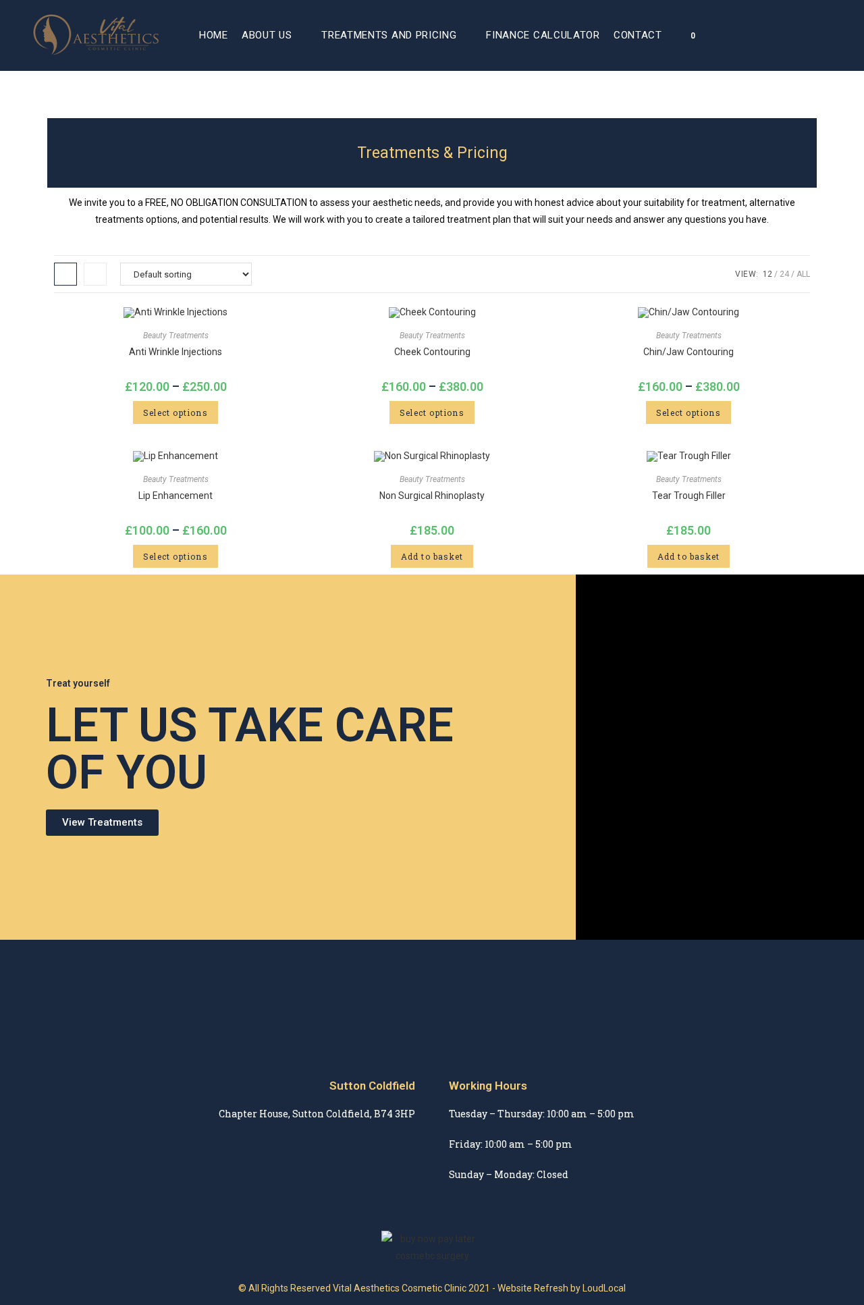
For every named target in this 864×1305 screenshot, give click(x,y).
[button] (102, 822)
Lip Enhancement (175, 495)
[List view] (95, 274)
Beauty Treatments (176, 335)
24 (784, 274)
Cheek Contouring (432, 351)
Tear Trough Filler (689, 495)
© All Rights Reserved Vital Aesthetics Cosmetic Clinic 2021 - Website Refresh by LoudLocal (432, 1288)
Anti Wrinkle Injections (175, 351)
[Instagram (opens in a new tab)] (827, 35)
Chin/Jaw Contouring (688, 351)
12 (767, 274)
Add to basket (432, 556)
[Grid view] (65, 274)
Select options (175, 412)
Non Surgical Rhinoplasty (432, 495)
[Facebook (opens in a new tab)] (808, 35)
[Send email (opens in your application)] (846, 35)
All (803, 274)
